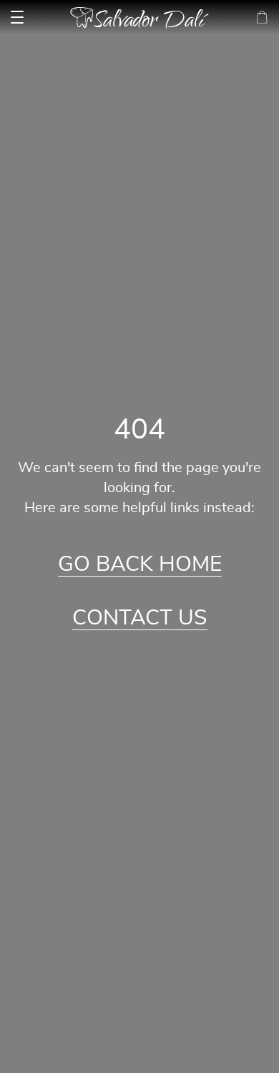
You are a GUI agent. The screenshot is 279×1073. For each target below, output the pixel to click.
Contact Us (139, 618)
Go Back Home (140, 564)
